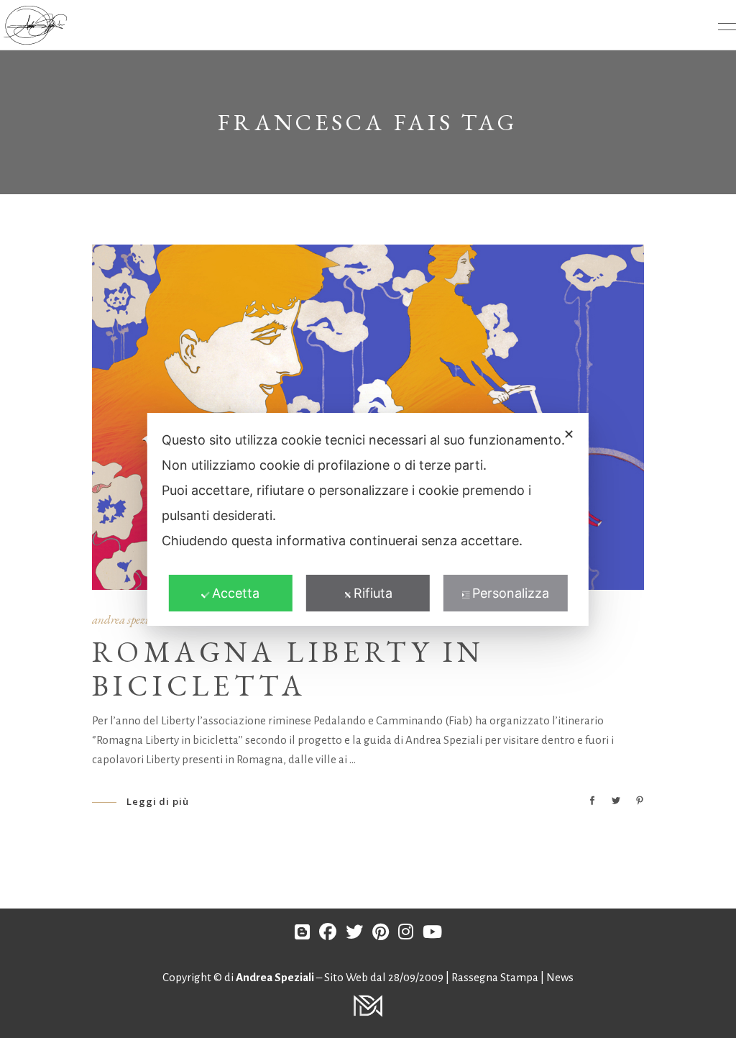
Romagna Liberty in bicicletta (288, 668)
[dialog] (368, 519)
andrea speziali (127, 619)
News (560, 977)
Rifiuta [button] (373, 593)
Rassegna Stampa (495, 977)
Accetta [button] (235, 593)
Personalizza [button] (510, 593)
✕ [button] (569, 434)
